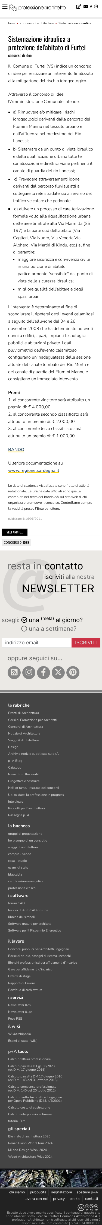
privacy (59, 1198)
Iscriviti (86, 642)
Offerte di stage (19, 976)
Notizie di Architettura (24, 733)
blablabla (15, 874)
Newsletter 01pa (20, 1012)
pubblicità (38, 1192)
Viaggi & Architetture (23, 740)
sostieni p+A (87, 1192)
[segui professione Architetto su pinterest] (72, 672)
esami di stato (18, 867)
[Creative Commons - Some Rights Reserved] (51, 1207)
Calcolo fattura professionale (29, 1059)
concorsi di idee (16, 542)
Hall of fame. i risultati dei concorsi (33, 788)
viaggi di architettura (23, 847)
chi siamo (17, 1192)
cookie (75, 1198)
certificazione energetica (25, 881)
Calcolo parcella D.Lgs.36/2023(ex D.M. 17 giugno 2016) (31, 1068)
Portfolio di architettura (25, 990)
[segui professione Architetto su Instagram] (28, 672)
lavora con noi (36, 1198)
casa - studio (17, 861)
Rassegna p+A (18, 815)
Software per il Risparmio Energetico (34, 930)
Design (13, 747)
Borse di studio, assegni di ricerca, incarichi (39, 956)
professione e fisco (22, 888)
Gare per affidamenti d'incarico (30, 969)
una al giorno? (56, 619)
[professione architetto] (40, 8)
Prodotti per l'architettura (26, 808)
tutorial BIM (16, 1121)
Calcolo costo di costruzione (29, 1107)
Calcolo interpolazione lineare (30, 1114)
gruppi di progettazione (25, 834)
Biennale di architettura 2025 (29, 1136)
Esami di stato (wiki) (23, 1041)
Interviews (15, 801)
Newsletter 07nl (20, 1005)
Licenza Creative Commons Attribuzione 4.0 (68, 1216)
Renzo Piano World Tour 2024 (30, 1143)
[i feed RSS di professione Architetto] (14, 672)
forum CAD (16, 903)
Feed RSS (15, 1018)
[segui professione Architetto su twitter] (58, 672)
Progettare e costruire (23, 781)
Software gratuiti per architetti (29, 924)
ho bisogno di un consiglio (27, 840)
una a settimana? (51, 628)
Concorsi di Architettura (25, 727)
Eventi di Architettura (23, 713)
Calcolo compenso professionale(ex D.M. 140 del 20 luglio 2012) (32, 1088)
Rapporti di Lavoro (21, 983)
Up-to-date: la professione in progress (36, 795)
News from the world (23, 774)
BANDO (16, 450)
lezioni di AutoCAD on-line (28, 910)
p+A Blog (15, 761)
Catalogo (14, 767)
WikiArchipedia (19, 1034)
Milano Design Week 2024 (27, 1150)
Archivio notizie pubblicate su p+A (33, 754)
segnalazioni (61, 1192)
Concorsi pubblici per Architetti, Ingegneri (38, 949)
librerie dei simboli (21, 917)
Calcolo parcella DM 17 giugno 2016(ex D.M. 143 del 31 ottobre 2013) (35, 1078)
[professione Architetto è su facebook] (43, 672)
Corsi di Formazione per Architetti (32, 720)
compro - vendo (19, 854)
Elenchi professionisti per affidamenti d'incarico (42, 962)
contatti (91, 1198)
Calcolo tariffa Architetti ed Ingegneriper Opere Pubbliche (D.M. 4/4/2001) (35, 1099)
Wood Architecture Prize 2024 (30, 1156)
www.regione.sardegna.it (33, 470)
